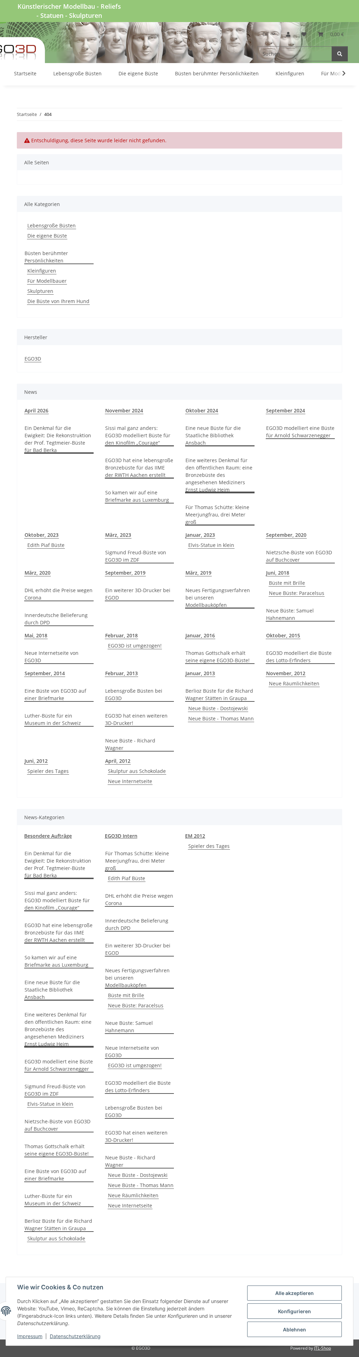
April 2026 (36, 410)
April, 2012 (117, 761)
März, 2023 (118, 535)
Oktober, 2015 (283, 635)
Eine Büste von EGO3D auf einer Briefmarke (55, 694)
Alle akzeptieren (294, 1293)
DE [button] (266, 34)
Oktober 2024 (201, 410)
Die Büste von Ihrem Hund (58, 301)
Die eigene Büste (47, 235)
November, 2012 (285, 673)
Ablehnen (294, 1329)
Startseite (25, 73)
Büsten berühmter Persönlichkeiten (46, 257)
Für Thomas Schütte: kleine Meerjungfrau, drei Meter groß (217, 514)
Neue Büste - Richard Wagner (130, 744)
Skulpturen (40, 291)
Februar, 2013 (121, 673)
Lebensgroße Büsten (51, 225)
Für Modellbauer (47, 280)
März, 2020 (37, 572)
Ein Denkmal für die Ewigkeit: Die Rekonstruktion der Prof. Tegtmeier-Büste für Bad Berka (58, 439)
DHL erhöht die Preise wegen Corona (59, 594)
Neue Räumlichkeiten (294, 683)
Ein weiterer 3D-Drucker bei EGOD (137, 594)
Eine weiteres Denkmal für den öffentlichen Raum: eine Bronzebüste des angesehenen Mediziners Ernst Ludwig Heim (218, 475)
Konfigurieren (294, 1311)
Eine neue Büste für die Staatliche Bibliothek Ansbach (213, 435)
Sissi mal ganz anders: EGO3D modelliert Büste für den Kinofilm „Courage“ (137, 435)
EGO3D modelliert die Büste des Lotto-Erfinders (299, 657)
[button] (288, 34)
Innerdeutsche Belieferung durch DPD (56, 619)
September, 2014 (45, 673)
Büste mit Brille (287, 583)
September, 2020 (286, 535)
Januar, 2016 (200, 635)
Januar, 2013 (200, 673)
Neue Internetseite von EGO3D (52, 657)
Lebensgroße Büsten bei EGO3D (133, 694)
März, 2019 (198, 572)
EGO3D (33, 358)
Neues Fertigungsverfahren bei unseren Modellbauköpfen (217, 597)
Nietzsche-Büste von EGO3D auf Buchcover (299, 556)
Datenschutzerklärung (75, 1336)
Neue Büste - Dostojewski (218, 708)
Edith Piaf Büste (46, 545)
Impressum (29, 1336)
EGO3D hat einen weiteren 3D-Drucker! (136, 719)
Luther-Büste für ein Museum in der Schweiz (53, 719)
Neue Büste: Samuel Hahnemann (290, 614)
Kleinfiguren (41, 270)
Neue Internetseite (130, 781)
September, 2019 (125, 572)
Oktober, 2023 (42, 535)
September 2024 (285, 410)
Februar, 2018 (121, 635)
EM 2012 (195, 835)
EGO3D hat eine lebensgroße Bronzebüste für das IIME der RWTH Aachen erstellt (139, 467)
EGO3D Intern (121, 835)
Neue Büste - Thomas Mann (221, 718)
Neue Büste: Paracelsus (296, 593)
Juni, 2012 (36, 761)
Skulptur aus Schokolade (137, 771)
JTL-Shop (322, 1348)
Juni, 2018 (277, 572)
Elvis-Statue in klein (211, 545)
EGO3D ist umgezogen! (135, 645)
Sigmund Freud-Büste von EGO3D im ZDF (135, 556)
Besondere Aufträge (48, 835)
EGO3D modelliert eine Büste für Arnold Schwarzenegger (300, 432)
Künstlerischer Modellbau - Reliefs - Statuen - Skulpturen (69, 11)
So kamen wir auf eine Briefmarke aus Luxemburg (137, 496)
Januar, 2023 (200, 535)
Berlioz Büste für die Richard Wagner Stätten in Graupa (219, 694)
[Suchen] (340, 53)
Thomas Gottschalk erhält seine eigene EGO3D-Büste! (217, 657)
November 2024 (124, 410)
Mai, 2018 (36, 635)
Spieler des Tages (48, 771)
